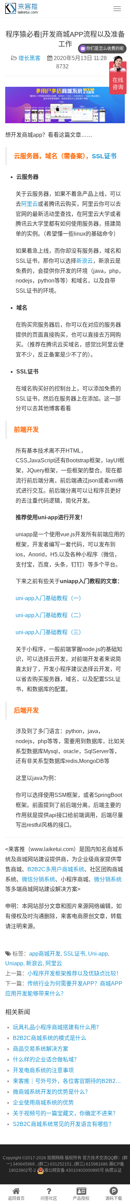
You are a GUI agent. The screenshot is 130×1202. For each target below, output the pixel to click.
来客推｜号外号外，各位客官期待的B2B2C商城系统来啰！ (69, 1081)
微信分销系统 (38, 879)
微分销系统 (108, 879)
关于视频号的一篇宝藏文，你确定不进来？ (65, 1113)
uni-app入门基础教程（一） (50, 598)
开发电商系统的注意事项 (43, 1070)
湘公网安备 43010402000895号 (74, 1170)
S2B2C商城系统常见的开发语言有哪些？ (63, 1124)
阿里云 (29, 204)
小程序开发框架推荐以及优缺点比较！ (74, 973)
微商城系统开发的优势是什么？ (51, 1092)
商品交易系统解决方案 (40, 1049)
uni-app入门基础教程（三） (50, 632)
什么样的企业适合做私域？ (46, 1059)
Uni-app (98, 954)
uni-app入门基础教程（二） (50, 615)
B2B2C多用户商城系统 (55, 869)
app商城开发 (45, 954)
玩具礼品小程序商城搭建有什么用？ (57, 1027)
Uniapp (14, 963)
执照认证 (113, 1170)
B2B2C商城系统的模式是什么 (49, 1038)
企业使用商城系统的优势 (43, 1103)
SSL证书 (104, 156)
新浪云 (84, 261)
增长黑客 (29, 58)
